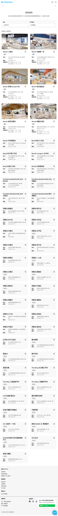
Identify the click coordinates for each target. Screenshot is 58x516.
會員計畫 (3, 481)
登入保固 (3, 488)
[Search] (55, 5)
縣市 (4, 22)
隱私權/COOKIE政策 (5, 476)
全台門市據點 (4, 494)
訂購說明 (3, 484)
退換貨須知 (3, 486)
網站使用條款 (4, 474)
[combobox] (29, 5)
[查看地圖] (25, 52)
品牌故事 (3, 471)
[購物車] (52, 2)
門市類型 (32, 22)
